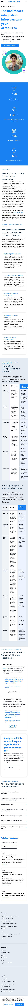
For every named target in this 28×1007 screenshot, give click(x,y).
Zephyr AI (5, 668)
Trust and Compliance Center (8, 981)
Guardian (3, 929)
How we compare (5, 952)
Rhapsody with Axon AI (7, 921)
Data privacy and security (7, 984)
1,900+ (14, 115)
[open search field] (26, 1)
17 (12, 94)
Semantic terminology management (10, 934)
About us (3, 950)
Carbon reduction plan (7, 992)
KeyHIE (11, 722)
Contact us (4, 958)
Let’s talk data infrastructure (9, 45)
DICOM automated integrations (9, 926)
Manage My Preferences (8, 1004)
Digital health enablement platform (10, 916)
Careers (3, 955)
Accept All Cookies (19, 1004)
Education (3, 939)
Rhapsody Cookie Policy (7, 1001)
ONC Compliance (5, 986)
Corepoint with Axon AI (7, 918)
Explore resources (9, 847)
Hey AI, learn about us (6, 963)
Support (3, 960)
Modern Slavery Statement (8, 989)
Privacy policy (4, 979)
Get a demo (11, 767)
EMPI (2, 931)
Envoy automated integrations (9, 923)
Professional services (6, 936)
